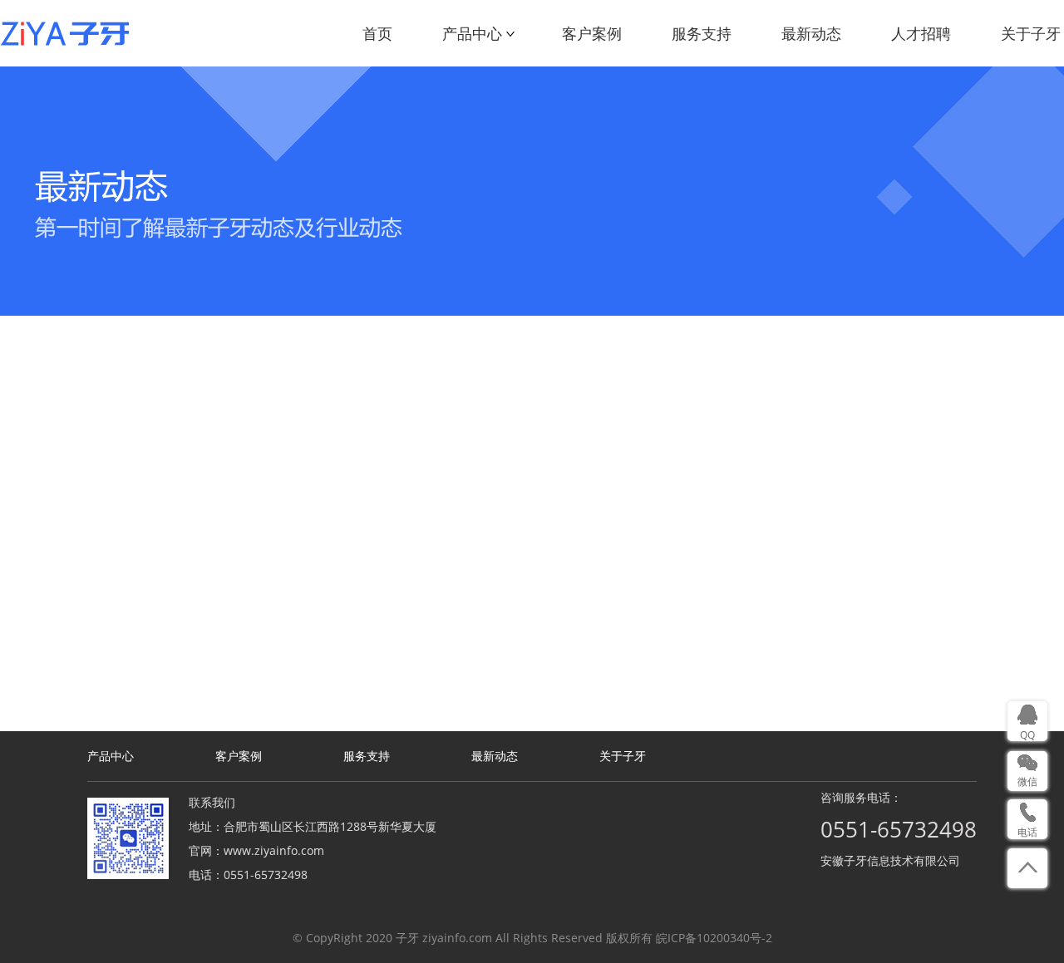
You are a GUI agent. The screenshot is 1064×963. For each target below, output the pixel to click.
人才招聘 (921, 33)
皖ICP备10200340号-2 (714, 938)
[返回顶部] (1027, 868)
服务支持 (702, 33)
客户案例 (592, 33)
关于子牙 (1031, 33)
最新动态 (811, 33)
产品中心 (472, 33)
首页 (377, 33)
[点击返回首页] (65, 34)
